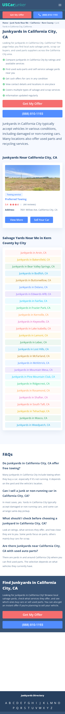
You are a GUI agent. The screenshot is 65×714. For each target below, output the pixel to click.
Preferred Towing (16, 199)
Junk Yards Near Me (19, 22)
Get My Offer (32, 103)
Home (5, 22)
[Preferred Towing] (32, 178)
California (35, 22)
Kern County (47, 22)
